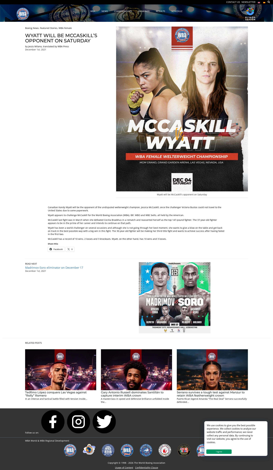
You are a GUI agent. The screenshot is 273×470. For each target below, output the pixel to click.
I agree (219, 451)
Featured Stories (48, 28)
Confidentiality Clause (146, 467)
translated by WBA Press (56, 46)
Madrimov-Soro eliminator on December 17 (54, 267)
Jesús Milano (35, 46)
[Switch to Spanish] (264, 1)
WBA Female (65, 28)
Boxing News (32, 28)
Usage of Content (124, 467)
